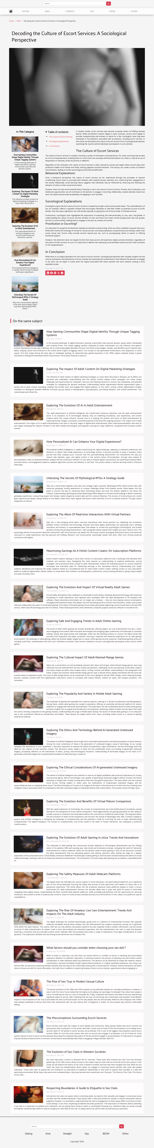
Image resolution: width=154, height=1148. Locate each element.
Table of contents (58, 132)
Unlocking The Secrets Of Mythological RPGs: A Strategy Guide (25, 297)
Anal (47, 11)
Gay (92, 11)
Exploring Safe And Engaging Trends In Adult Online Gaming (83, 620)
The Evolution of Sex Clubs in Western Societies (76, 1051)
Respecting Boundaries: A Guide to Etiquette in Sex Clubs (81, 1088)
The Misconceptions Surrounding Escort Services (76, 1017)
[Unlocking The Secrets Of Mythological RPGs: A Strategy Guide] (25, 284)
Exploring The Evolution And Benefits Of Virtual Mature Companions (88, 801)
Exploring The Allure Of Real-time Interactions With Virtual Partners (88, 514)
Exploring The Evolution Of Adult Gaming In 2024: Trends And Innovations (92, 837)
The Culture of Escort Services (61, 137)
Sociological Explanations (59, 141)
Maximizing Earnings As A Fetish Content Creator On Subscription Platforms (93, 550)
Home (11, 21)
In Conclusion (54, 146)
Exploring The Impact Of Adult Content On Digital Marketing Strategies (25, 193)
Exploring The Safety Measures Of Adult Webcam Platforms (83, 873)
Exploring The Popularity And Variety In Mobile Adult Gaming (84, 693)
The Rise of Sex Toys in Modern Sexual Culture (75, 981)
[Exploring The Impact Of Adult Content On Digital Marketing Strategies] (25, 180)
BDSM (112, 11)
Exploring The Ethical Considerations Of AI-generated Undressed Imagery (91, 767)
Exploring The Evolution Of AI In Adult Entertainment (25, 227)
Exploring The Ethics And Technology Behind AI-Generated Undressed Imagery (89, 731)
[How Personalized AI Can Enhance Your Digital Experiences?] (25, 249)
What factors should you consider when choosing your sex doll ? (86, 947)
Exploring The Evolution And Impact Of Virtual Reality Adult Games (88, 587)
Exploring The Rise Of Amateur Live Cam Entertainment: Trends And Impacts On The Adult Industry (88, 911)
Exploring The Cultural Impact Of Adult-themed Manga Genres (85, 657)
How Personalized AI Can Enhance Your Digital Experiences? (25, 262)
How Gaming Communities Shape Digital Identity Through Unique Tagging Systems (25, 157)
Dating (25, 11)
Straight (70, 11)
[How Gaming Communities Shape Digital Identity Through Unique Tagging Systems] (25, 144)
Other (134, 11)
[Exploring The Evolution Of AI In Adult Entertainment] (25, 215)
